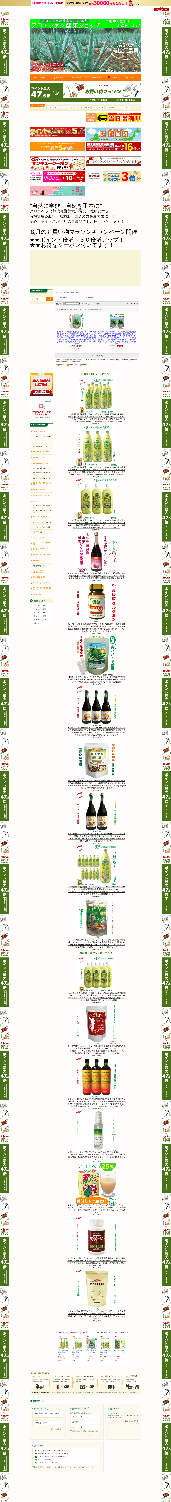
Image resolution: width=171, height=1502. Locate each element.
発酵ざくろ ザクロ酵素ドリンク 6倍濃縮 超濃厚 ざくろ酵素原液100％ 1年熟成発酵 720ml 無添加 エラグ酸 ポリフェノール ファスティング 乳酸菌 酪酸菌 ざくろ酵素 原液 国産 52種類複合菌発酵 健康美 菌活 (96, 575)
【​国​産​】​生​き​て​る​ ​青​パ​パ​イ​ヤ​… (91, 1352)
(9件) (120, 348)
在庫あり (87, 304)
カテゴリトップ (59, 292)
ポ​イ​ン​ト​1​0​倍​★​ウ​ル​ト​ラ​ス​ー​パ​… (119, 1352)
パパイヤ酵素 (62, 297)
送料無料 (97, 304)
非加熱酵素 (90, 297)
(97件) (80, 348)
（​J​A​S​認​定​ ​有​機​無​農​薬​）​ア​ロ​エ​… (63, 1352)
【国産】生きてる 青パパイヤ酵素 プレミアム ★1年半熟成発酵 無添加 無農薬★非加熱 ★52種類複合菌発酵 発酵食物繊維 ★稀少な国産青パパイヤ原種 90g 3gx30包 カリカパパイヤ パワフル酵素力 (96, 679)
